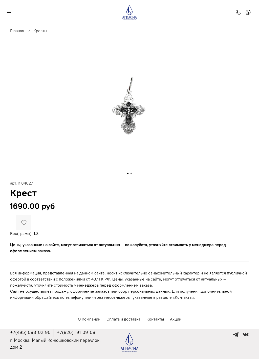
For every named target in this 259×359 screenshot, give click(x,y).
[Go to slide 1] (127, 173)
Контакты (155, 319)
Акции (175, 319)
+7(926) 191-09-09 (76, 332)
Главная (17, 30)
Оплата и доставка (123, 319)
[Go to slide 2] (131, 173)
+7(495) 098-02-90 (30, 332)
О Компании (89, 319)
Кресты (40, 30)
